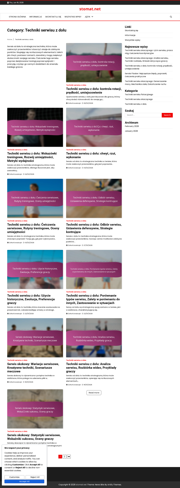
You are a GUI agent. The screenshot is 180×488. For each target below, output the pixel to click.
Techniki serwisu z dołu (76, 85)
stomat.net (90, 8)
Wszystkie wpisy (73, 16)
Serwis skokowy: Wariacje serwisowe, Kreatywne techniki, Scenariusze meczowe (33, 367)
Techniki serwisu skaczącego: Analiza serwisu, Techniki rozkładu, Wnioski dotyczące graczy (146, 59)
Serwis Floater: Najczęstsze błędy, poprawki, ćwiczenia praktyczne (146, 75)
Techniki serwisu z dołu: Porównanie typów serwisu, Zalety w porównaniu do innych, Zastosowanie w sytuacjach (93, 299)
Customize (14, 477)
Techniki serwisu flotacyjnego (139, 94)
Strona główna (17, 16)
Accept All (24, 481)
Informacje (35, 16)
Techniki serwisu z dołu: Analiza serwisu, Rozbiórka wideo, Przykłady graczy (91, 367)
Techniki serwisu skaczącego (139, 99)
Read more (94, 392)
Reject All (34, 477)
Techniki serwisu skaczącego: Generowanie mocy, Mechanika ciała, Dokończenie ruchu (146, 83)
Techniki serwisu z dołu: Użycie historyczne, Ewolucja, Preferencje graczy (31, 299)
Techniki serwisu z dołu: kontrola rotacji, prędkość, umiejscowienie (94, 90)
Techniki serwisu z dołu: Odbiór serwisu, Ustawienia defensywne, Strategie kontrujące (94, 228)
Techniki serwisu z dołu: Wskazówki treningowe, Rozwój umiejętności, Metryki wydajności (32, 157)
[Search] (171, 17)
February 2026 (132, 126)
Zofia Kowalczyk (74, 103)
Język (87, 16)
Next (69, 456)
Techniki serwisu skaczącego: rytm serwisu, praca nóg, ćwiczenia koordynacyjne (149, 52)
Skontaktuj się (53, 16)
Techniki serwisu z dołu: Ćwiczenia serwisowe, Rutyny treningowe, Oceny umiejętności (33, 228)
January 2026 (131, 131)
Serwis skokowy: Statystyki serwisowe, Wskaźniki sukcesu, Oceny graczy (34, 437)
